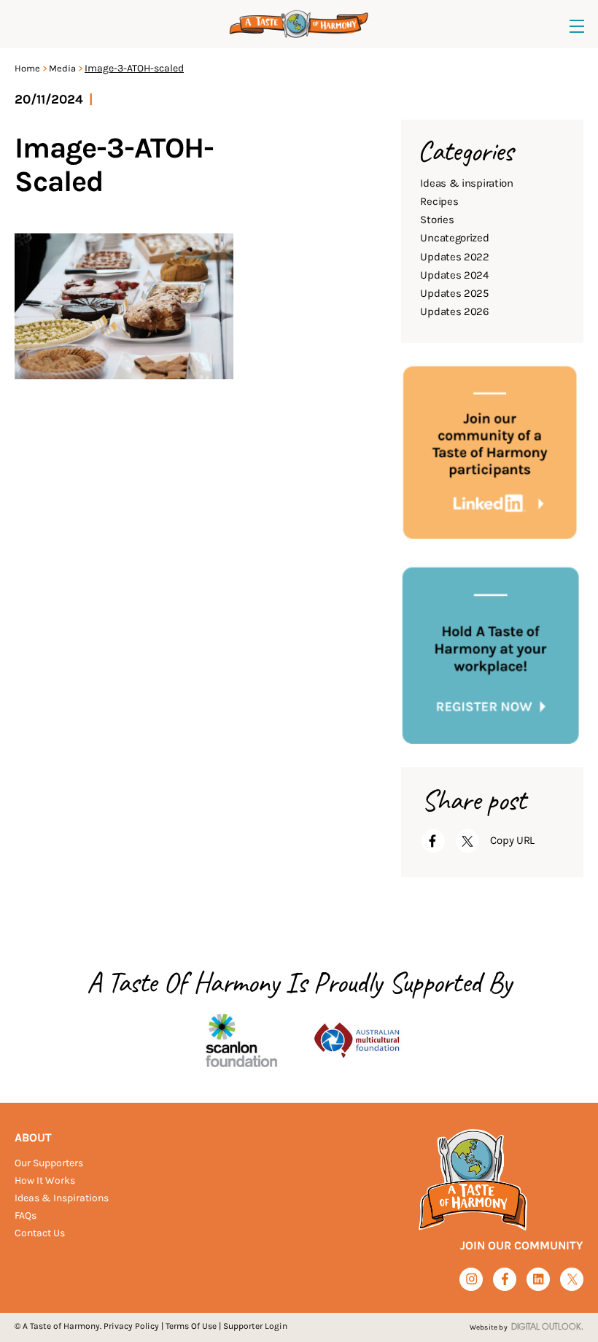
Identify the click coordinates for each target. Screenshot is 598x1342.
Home (27, 68)
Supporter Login (255, 1326)
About (33, 1137)
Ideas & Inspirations (62, 1198)
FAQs (25, 1215)
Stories (437, 219)
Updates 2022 (454, 256)
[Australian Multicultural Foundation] (356, 1039)
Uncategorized (454, 237)
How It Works (45, 1180)
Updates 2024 (454, 275)
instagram (471, 1279)
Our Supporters (49, 1163)
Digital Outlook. (547, 1327)
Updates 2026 (454, 311)
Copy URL (512, 840)
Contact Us (40, 1233)
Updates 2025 (454, 293)
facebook (505, 1279)
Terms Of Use (191, 1326)
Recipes (439, 201)
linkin (538, 1279)
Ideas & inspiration (466, 183)
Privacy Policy (131, 1326)
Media (62, 68)
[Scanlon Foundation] (241, 1039)
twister (572, 1279)
